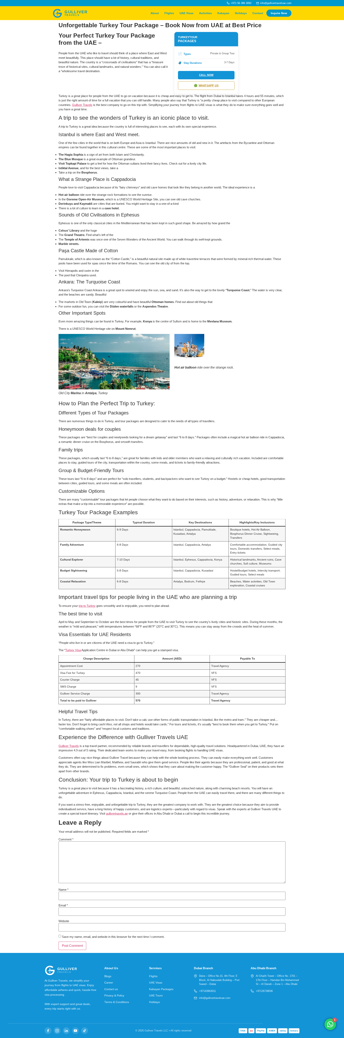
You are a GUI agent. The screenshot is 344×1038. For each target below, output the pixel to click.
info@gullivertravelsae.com (275, 3)
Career (108, 982)
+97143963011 (207, 990)
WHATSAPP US (206, 85)
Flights (169, 13)
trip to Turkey (87, 605)
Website (64, 921)
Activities (205, 13)
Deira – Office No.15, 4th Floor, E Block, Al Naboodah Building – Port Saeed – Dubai (219, 980)
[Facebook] (48, 1030)
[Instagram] (57, 1030)
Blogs (107, 976)
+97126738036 (264, 990)
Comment (66, 839)
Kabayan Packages (161, 989)
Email (63, 905)
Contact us (111, 989)
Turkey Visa (73, 650)
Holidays (241, 13)
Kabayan (223, 13)
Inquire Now (279, 13)
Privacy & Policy (114, 995)
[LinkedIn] (66, 1030)
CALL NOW (206, 75)
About (154, 13)
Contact (257, 13)
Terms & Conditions (116, 1002)
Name (63, 889)
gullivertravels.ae (117, 813)
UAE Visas (187, 13)
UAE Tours (156, 995)
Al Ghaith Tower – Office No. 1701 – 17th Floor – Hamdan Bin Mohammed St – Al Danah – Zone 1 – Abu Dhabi (277, 980)
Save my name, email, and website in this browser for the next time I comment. (113, 936)
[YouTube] (75, 1030)
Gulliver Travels (82, 105)
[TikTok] (84, 1030)
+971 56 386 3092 (241, 3)
